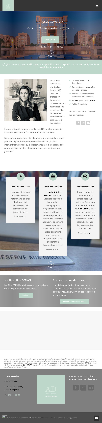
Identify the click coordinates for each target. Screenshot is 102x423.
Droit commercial (85, 186)
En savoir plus (19, 216)
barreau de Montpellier (48, 365)
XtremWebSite (47, 418)
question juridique (48, 363)
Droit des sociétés (53, 186)
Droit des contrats (20, 186)
